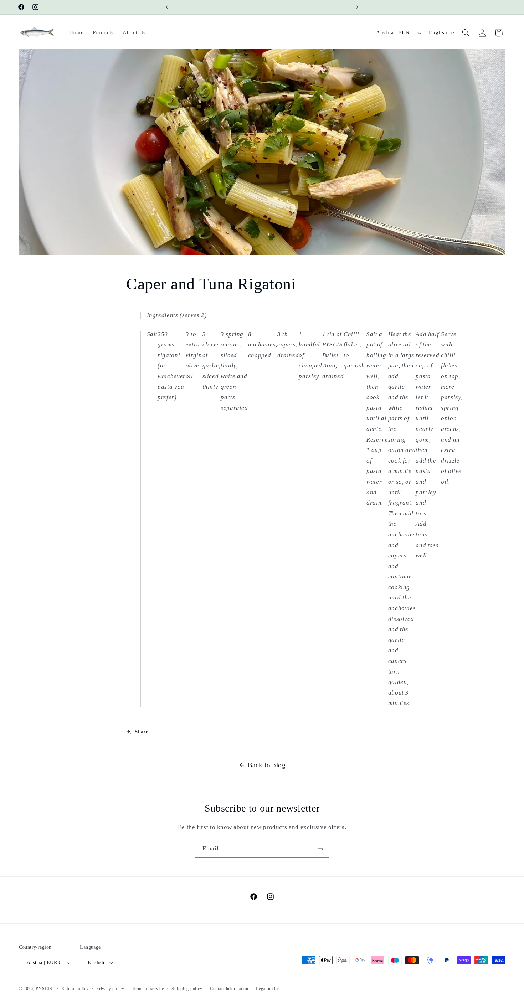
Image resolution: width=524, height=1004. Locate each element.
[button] (465, 33)
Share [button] (141, 732)
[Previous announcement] (167, 7)
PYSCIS (44, 989)
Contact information (229, 989)
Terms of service (148, 989)
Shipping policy (186, 989)
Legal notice (267, 989)
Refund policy (75, 989)
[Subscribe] (321, 849)
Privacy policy (110, 989)
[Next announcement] (357, 7)
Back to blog (267, 765)
